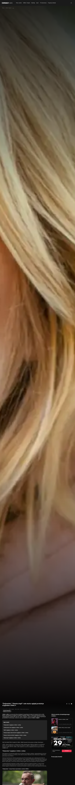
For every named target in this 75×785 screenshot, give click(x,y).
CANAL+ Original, (11, 709)
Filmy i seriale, (17, 709)
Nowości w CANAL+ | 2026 (63, 719)
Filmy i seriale (19, 3)
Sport (37, 3)
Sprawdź (67, 751)
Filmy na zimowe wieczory (24, 709)
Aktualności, (65, 724)
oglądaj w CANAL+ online (17, 751)
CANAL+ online (5, 714)
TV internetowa (43, 3)
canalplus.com (5, 748)
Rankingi (33, 3)
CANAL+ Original (26, 3)
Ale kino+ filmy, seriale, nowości (64, 727)
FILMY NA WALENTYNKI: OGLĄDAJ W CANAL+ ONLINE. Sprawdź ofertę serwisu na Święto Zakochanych (22, 742)
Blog (3, 8)
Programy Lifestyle (52, 3)
